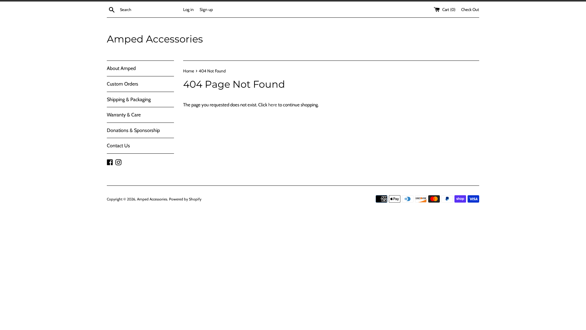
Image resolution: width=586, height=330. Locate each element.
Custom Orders (122, 84)
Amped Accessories (155, 39)
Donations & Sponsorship (133, 130)
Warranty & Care (124, 115)
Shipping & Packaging (129, 99)
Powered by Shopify (185, 199)
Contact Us (118, 145)
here (272, 105)
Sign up (206, 9)
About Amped (121, 68)
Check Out (470, 9)
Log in (188, 9)
